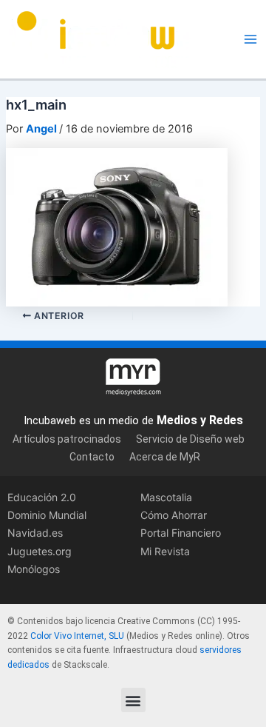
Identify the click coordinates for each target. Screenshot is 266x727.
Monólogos (33, 569)
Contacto (92, 457)
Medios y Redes (200, 420)
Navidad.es (35, 532)
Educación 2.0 (41, 497)
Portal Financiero (180, 532)
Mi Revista (165, 551)
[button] (133, 700)
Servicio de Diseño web (190, 439)
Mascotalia (166, 497)
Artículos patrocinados (67, 439)
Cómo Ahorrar (173, 515)
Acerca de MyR (164, 457)
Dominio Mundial (46, 515)
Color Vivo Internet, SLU (77, 636)
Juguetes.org (39, 551)
